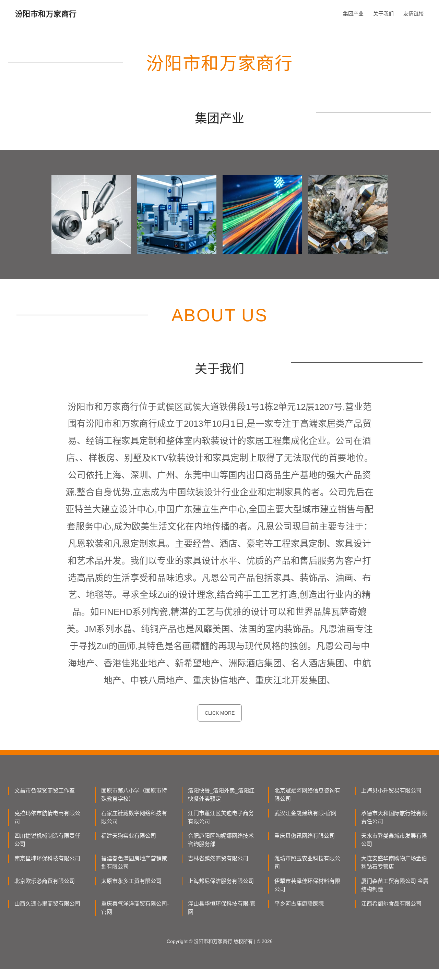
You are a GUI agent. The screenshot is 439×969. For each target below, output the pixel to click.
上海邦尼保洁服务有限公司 (221, 881)
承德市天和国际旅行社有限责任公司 (394, 817)
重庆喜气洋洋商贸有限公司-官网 (135, 908)
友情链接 (413, 13)
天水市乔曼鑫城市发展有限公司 (394, 840)
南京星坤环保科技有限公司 (47, 858)
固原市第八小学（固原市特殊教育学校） (134, 795)
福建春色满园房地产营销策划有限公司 (134, 863)
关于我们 (383, 13)
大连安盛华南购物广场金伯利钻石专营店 (394, 863)
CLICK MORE (220, 713)
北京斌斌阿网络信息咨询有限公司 (307, 795)
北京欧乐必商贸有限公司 (44, 881)
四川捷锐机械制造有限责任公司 (47, 840)
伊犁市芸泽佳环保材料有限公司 (307, 885)
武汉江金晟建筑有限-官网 (305, 813)
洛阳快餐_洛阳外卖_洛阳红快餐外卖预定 (221, 795)
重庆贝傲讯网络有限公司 (304, 836)
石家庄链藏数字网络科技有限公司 (134, 817)
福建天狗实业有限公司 (128, 836)
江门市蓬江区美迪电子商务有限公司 (221, 817)
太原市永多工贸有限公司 (131, 881)
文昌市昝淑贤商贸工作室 (44, 791)
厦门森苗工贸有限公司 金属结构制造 (394, 885)
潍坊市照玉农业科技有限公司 (307, 863)
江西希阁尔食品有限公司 (391, 904)
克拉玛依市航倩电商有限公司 (47, 817)
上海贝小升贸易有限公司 (391, 791)
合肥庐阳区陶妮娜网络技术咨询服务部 (221, 840)
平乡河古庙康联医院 (299, 904)
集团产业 (353, 13)
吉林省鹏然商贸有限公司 (218, 858)
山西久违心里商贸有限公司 (47, 904)
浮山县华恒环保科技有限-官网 (222, 908)
